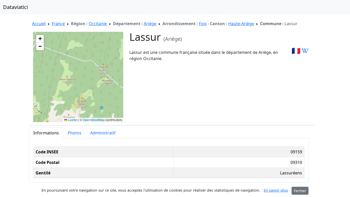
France (58, 23)
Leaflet (72, 119)
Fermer (300, 190)
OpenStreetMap (94, 119)
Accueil (39, 23)
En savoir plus (276, 190)
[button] (40, 39)
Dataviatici (15, 7)
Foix (203, 23)
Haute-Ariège (241, 23)
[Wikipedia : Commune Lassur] (305, 50)
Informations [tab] (46, 133)
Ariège (150, 23)
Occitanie (98, 23)
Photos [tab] (74, 133)
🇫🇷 (296, 50)
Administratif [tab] (103, 133)
